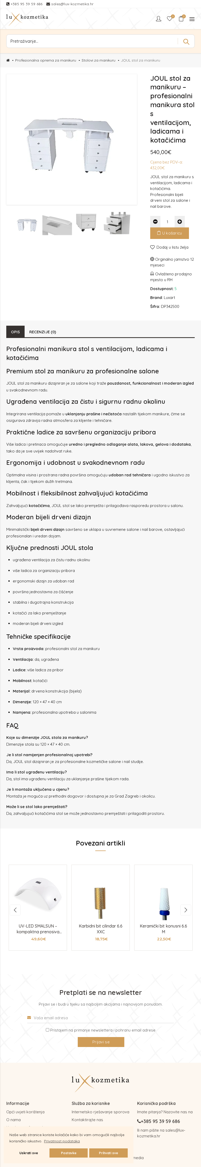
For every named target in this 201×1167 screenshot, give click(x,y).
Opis (15, 331)
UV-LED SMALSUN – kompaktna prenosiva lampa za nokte (37, 931)
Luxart (169, 297)
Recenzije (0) (42, 331)
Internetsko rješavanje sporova (100, 1111)
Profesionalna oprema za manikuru (45, 60)
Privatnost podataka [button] (62, 1141)
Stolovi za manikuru (98, 60)
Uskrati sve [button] (28, 1153)
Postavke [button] (68, 1153)
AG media (135, 1157)
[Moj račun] (159, 18)
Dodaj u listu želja (172, 247)
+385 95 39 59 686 (27, 4)
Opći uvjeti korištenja (25, 1111)
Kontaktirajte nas (87, 1119)
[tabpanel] (37, 907)
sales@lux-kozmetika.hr (72, 4)
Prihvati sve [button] (108, 1153)
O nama (13, 1119)
